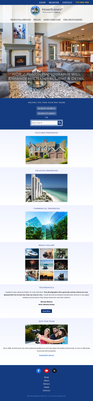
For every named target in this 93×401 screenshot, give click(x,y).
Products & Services (21, 19)
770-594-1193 (82, 2)
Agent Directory (52, 19)
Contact (67, 2)
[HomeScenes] (46, 10)
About (46, 380)
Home (46, 377)
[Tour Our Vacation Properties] (46, 201)
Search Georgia (46, 108)
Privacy (46, 384)
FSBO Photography (72, 19)
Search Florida (46, 113)
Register (54, 2)
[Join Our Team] (46, 346)
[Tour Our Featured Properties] (46, 163)
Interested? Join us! (46, 355)
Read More (46, 311)
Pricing (37, 19)
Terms (46, 387)
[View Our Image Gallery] (46, 280)
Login (42, 2)
